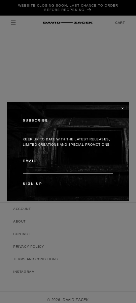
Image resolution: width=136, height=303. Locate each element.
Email (29, 161)
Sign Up (33, 183)
